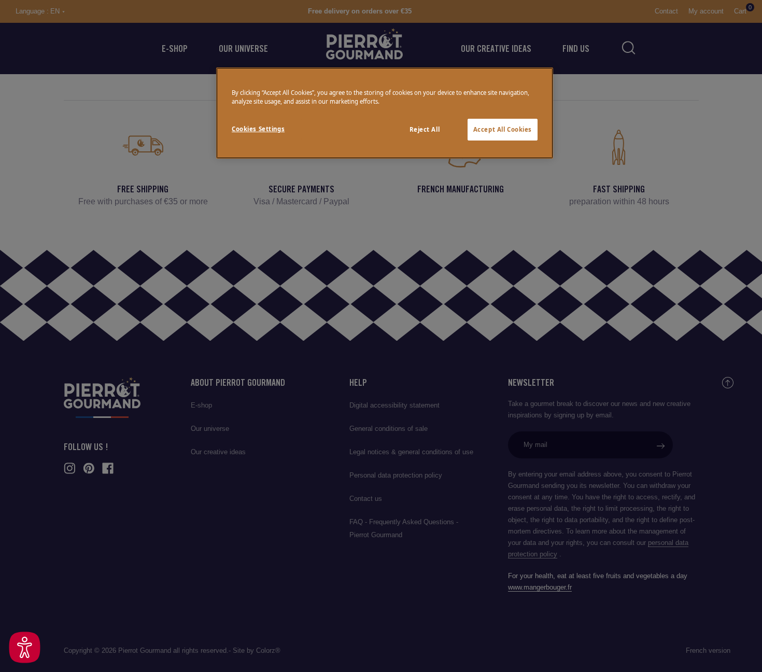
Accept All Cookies (502, 129)
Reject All (425, 129)
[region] (384, 113)
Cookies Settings (258, 129)
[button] (24, 647)
